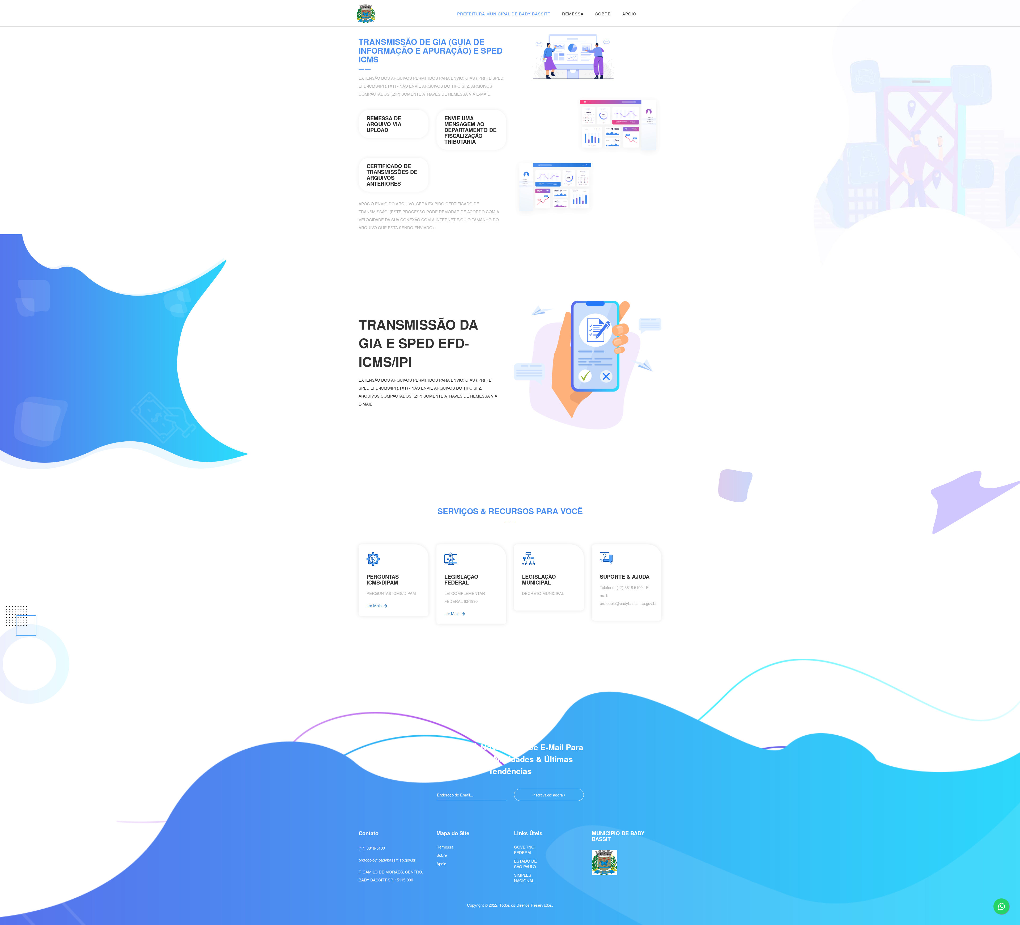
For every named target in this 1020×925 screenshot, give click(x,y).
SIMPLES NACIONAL (524, 877)
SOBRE (603, 13)
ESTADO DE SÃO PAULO (525, 863)
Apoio (441, 863)
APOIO (629, 13)
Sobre (441, 855)
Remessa (444, 847)
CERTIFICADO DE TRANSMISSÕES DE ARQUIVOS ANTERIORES (392, 174)
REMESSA (573, 13)
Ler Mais (375, 605)
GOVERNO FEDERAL (524, 849)
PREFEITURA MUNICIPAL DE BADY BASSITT (503, 13)
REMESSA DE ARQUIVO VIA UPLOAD (384, 124)
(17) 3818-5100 (372, 848)
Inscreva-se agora (548, 795)
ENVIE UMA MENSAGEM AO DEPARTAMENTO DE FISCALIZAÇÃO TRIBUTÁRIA (470, 129)
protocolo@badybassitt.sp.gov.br (387, 860)
